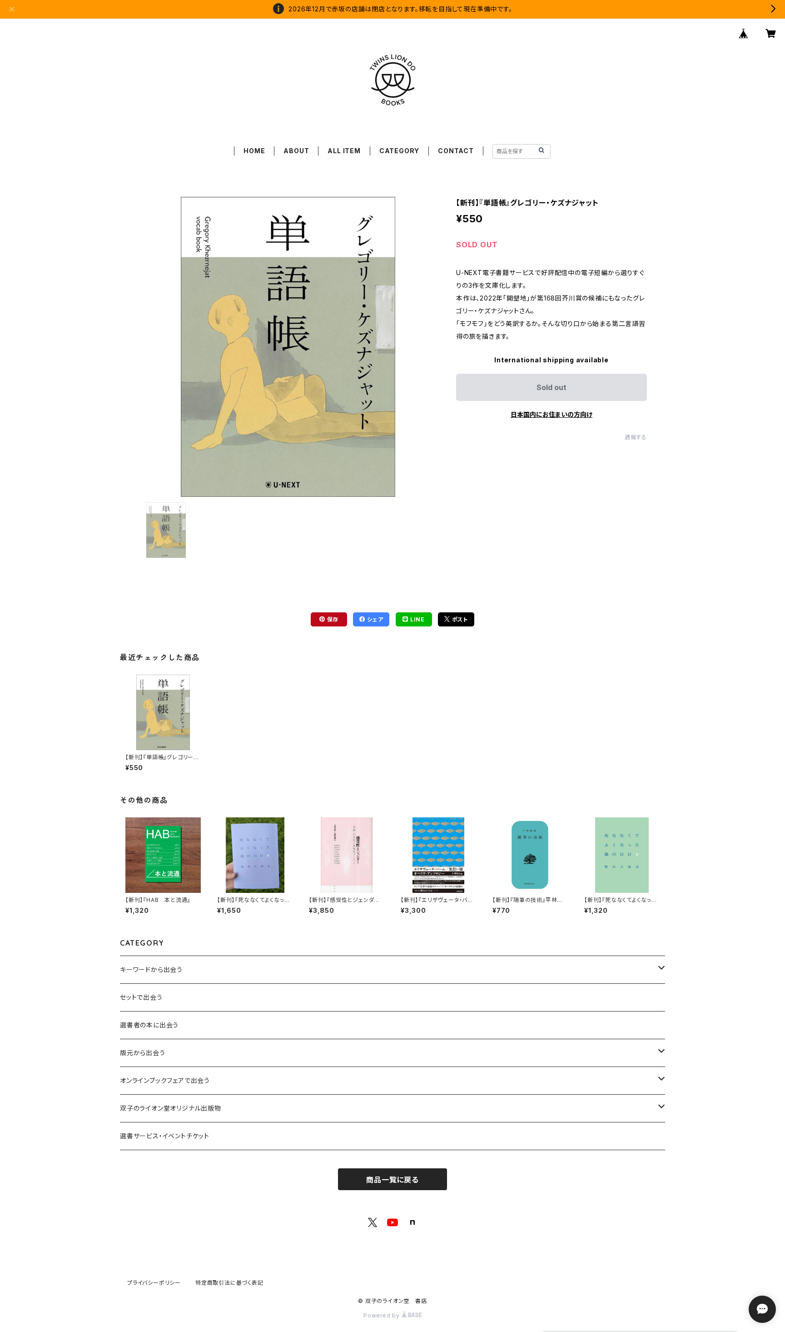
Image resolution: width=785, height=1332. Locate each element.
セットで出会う (141, 997)
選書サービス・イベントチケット (164, 1136)
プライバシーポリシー (154, 1282)
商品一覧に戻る (392, 1179)
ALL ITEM (344, 151)
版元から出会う (142, 1053)
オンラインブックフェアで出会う (165, 1080)
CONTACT (456, 151)
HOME (254, 151)
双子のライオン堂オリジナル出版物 (170, 1108)
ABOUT (296, 151)
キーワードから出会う (151, 969)
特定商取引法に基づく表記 (229, 1282)
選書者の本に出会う (149, 1025)
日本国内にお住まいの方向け (551, 414)
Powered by (382, 1315)
